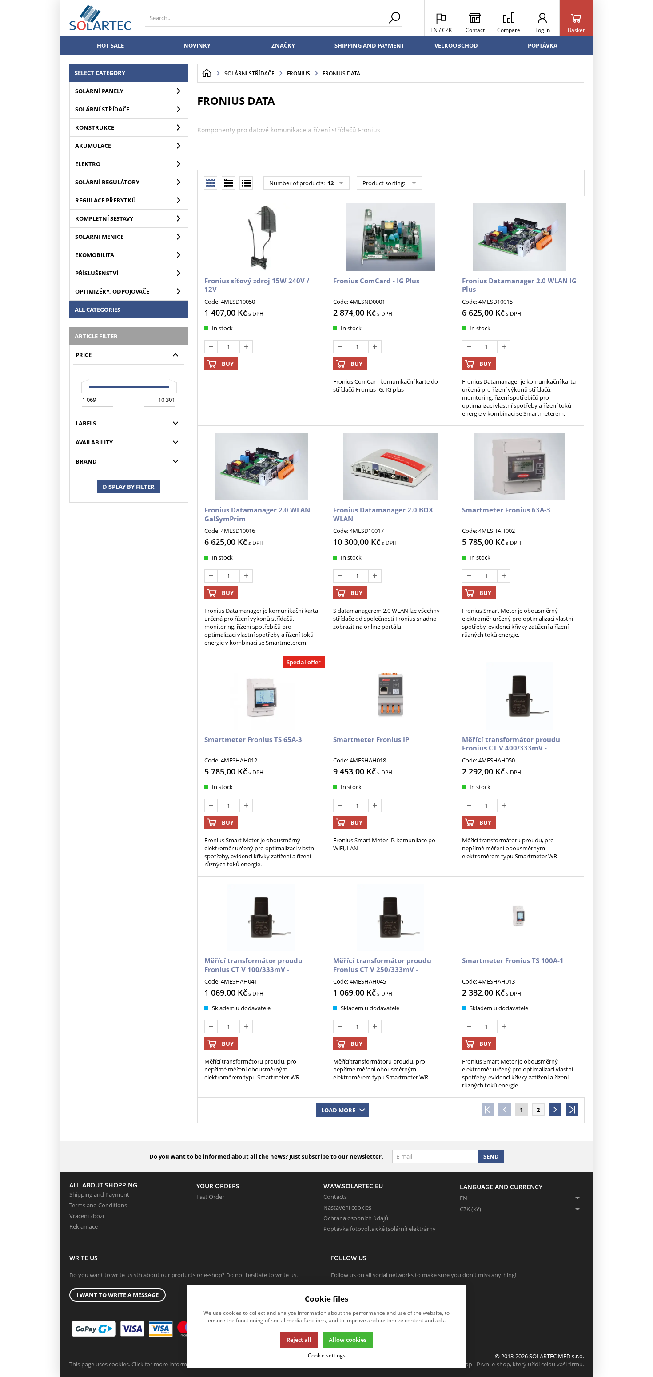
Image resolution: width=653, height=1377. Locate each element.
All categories (97, 309)
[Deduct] (211, 346)
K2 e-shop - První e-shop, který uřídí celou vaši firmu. (515, 1364)
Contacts (335, 1197)
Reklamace (83, 1226)
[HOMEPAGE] (206, 73)
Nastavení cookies (347, 1207)
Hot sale (110, 45)
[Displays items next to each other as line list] (228, 183)
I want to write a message (117, 1295)
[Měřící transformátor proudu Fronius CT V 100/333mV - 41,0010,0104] (261, 917)
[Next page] (555, 1109)
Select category (100, 73)
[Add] (246, 346)
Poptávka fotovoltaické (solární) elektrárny (379, 1229)
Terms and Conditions (98, 1205)
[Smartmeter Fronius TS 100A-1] (519, 917)
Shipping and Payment (369, 45)
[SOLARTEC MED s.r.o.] (100, 18)
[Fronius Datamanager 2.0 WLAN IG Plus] (519, 237)
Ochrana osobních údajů (355, 1218)
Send (491, 1156)
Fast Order (210, 1197)
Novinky (197, 45)
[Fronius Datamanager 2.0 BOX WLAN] (390, 466)
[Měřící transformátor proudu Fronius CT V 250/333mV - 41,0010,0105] (390, 917)
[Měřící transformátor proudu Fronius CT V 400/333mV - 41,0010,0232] (519, 696)
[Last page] (572, 1109)
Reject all (299, 1340)
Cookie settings (327, 1355)
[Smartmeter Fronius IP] (390, 696)
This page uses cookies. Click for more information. (135, 1364)
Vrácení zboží (86, 1216)
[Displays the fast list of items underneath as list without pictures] (246, 183)
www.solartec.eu (353, 1186)
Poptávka (542, 45)
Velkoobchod (456, 45)
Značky (283, 45)
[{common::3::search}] (394, 18)
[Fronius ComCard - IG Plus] (390, 237)
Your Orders (217, 1186)
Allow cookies (347, 1340)
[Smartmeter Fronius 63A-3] (519, 466)
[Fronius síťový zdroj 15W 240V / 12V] (261, 237)
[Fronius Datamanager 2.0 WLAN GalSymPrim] (261, 466)
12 (330, 183)
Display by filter (129, 487)
